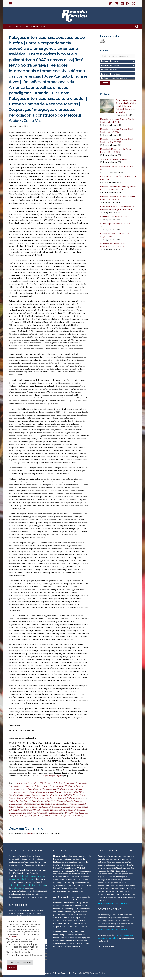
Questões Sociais (64, 801)
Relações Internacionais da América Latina (42, 804)
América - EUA (31, 783)
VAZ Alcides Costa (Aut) (77, 816)
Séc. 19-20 (19, 816)
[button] (111, 3)
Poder (26, 801)
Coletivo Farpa (59, 973)
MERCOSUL (68, 798)
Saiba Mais (11, 936)
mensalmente (15, 891)
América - (18, 783)
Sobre (18, 26)
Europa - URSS (71, 792)
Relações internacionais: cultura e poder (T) (56, 810)
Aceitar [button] (12, 967)
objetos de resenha (18, 885)
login (29, 833)
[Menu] (10, 3)
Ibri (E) (49, 795)
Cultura (71, 786)
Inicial (9, 26)
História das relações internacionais (28, 795)
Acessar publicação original (50, 776)
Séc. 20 (28, 816)
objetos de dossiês (37, 885)
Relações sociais (55, 813)
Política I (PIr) (49, 801)
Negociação (80, 798)
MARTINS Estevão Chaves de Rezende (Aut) (42, 798)
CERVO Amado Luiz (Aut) (50, 783)
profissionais (18, 888)
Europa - (59, 792)
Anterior (34, 26)
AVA (43, 26)
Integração (58, 795)
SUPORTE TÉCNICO (18, 905)
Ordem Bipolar (15, 801)
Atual (26, 26)
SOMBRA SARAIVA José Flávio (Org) (49, 816)
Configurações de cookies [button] (20, 962)
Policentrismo (36, 801)
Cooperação (68, 783)
